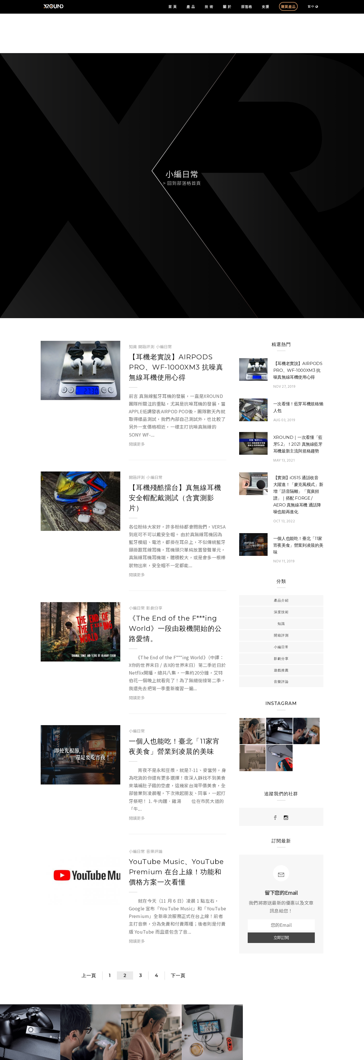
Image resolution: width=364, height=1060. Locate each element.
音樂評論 (154, 851)
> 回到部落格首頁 (182, 183)
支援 (265, 6)
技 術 (209, 6)
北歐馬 (63, 394)
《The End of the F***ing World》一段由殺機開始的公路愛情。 (175, 628)
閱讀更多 (137, 444)
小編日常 (164, 346)
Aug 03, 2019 (284, 420)
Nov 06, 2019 (96, 899)
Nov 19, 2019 (96, 656)
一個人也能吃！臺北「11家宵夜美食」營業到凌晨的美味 (298, 545)
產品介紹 (281, 600)
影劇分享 (154, 608)
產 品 (191, 6)
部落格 (246, 6)
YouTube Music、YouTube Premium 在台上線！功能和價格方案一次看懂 (176, 871)
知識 (133, 346)
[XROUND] (275, 817)
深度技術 (281, 612)
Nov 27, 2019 (96, 394)
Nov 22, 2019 (96, 525)
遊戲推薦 (281, 670)
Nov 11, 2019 (96, 779)
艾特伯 (63, 656)
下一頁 (178, 975)
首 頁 (172, 6)
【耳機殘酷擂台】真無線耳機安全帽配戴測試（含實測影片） (175, 497)
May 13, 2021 (284, 461)
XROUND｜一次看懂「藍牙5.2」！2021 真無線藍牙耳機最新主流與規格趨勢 (297, 444)
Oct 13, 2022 (284, 521)
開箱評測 (146, 346)
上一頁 (89, 975)
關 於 (227, 6)
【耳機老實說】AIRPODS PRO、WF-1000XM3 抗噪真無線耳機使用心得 (176, 367)
